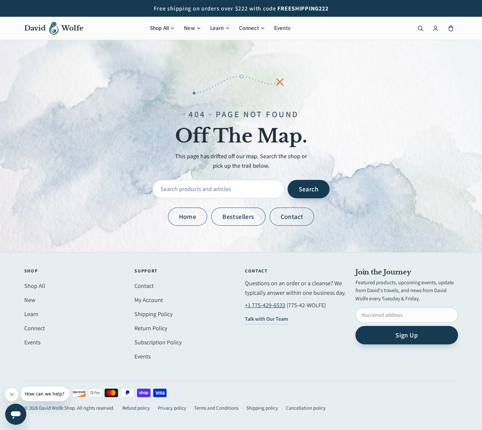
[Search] (420, 28)
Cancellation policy (306, 408)
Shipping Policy (153, 314)
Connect (249, 28)
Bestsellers (238, 216)
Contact (292, 216)
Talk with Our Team (266, 318)
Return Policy (150, 328)
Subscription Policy (158, 342)
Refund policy (136, 408)
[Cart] (451, 28)
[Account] (436, 28)
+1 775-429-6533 (265, 305)
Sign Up (406, 335)
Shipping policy (262, 408)
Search (308, 189)
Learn (217, 28)
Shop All (159, 28)
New (189, 28)
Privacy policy (172, 408)
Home (187, 216)
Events (282, 28)
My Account (148, 300)
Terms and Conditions (216, 408)
